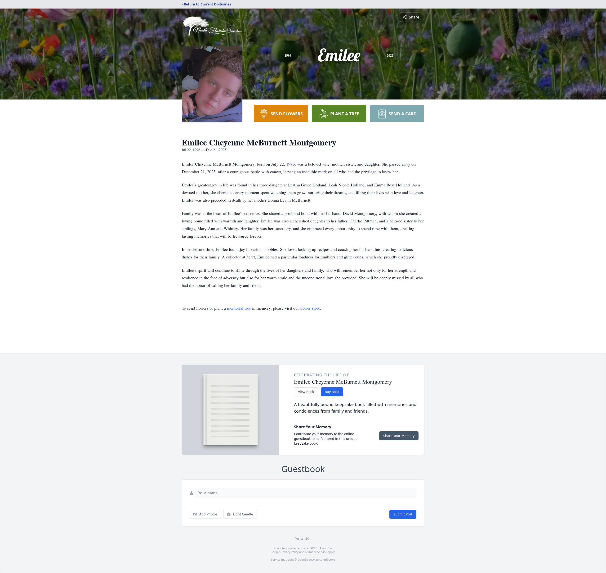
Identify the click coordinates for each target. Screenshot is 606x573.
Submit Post (402, 514)
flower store (310, 308)
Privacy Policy (290, 552)
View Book (306, 391)
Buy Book (332, 391)
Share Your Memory (398, 435)
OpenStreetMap (308, 560)
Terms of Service (316, 552)
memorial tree (239, 308)
